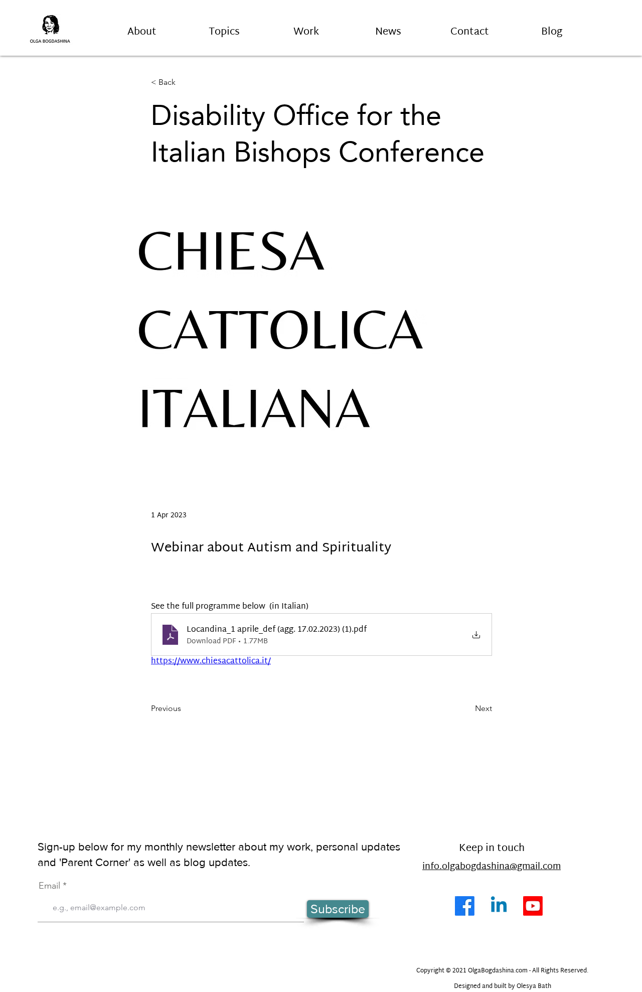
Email (49, 885)
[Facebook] (464, 906)
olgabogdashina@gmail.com (501, 867)
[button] (224, 27)
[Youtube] (533, 906)
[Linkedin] (499, 906)
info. (432, 867)
